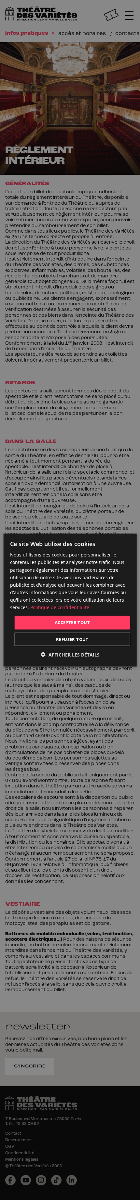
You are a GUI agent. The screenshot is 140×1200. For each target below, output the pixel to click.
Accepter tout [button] (72, 622)
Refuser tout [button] (72, 639)
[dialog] (70, 600)
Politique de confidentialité (59, 607)
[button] (70, 654)
